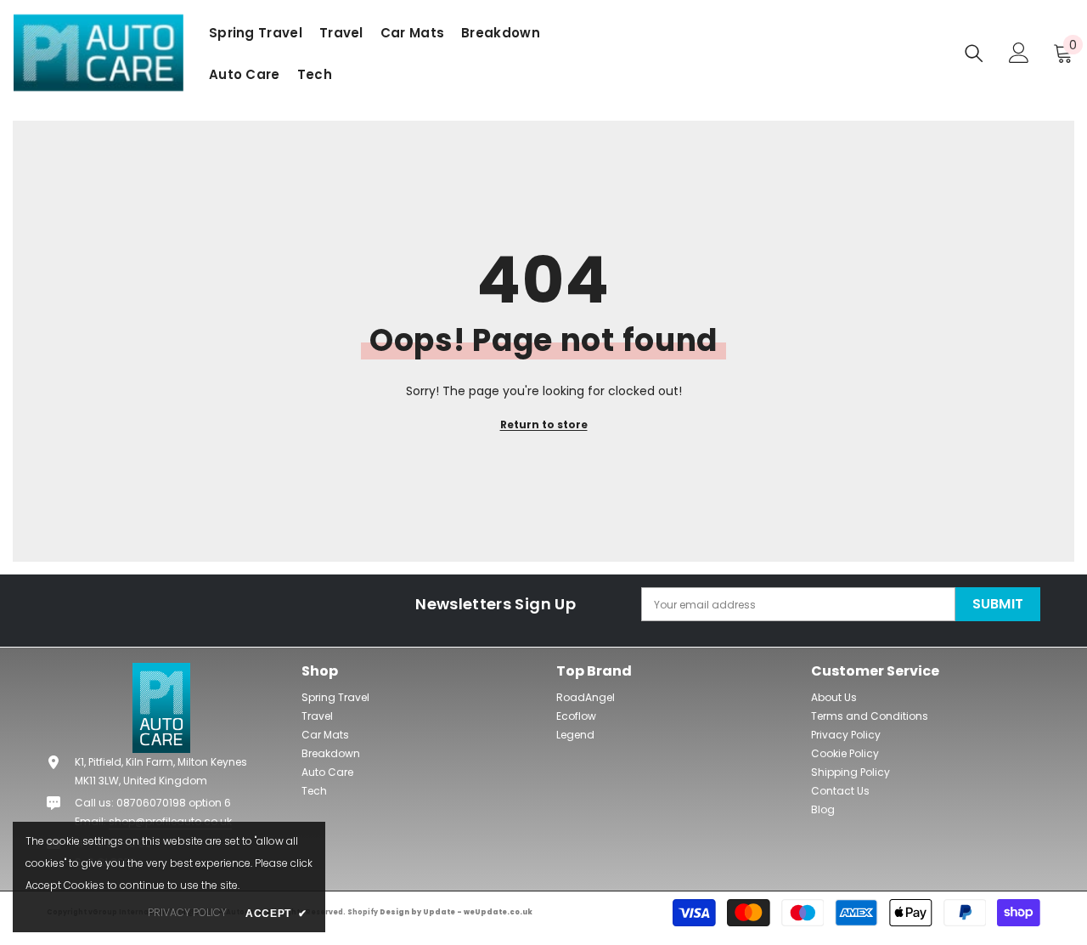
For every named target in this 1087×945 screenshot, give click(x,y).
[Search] (974, 53)
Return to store (544, 424)
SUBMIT (998, 604)
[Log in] (1019, 52)
